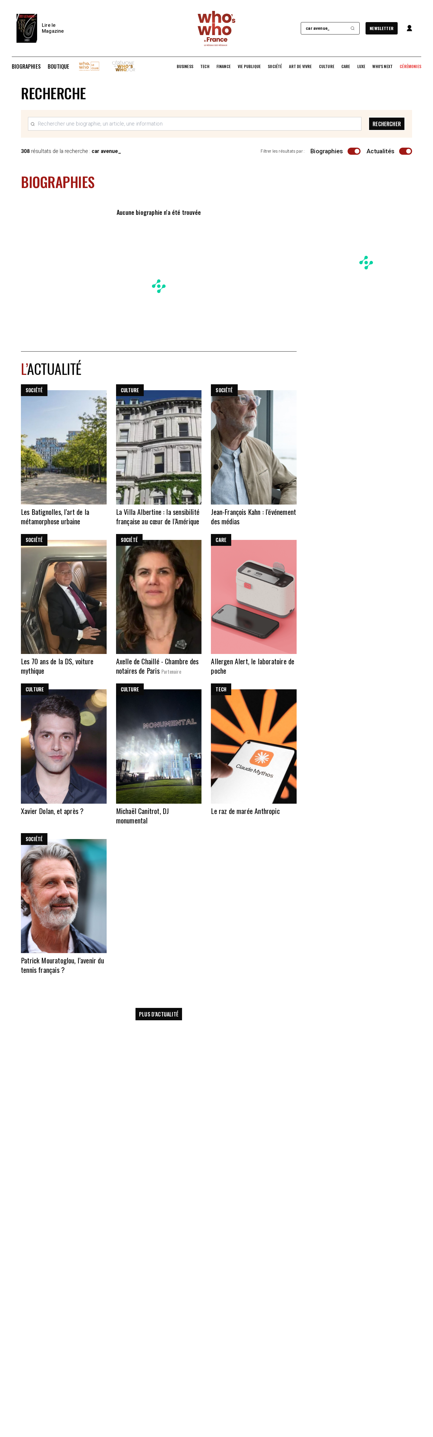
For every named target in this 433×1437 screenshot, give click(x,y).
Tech (204, 66)
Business (185, 66)
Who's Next (382, 66)
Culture (326, 66)
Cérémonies (410, 66)
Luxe (361, 66)
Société (275, 66)
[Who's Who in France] (216, 28)
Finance (223, 66)
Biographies (26, 66)
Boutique (58, 66)
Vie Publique (249, 66)
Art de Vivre (300, 66)
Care (345, 66)
